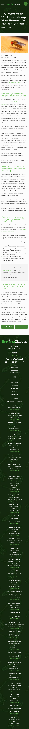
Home (14, 380)
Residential (14, 383)
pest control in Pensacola (15, 83)
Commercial (14, 385)
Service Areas (14, 388)
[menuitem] (14, 365)
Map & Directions (14, 409)
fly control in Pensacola (19, 310)
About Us (14, 391)
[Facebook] (16, 355)
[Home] (14, 3)
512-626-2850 (14, 349)
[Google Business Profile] (13, 355)
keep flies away (7, 270)
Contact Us (14, 394)
